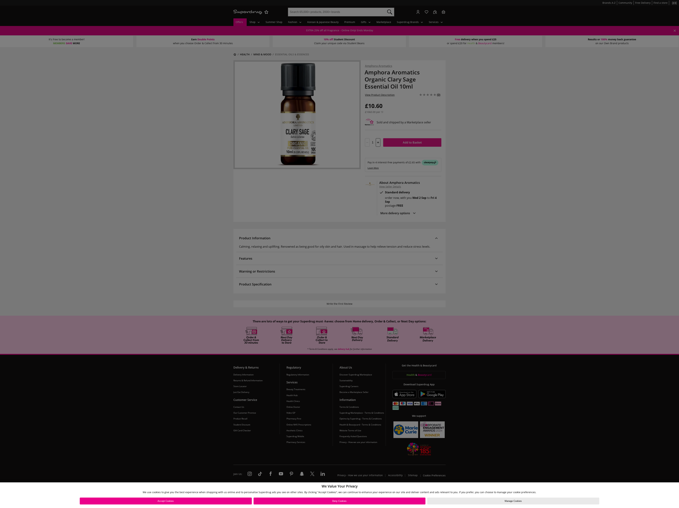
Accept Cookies (166, 501)
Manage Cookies (513, 501)
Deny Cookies (339, 501)
